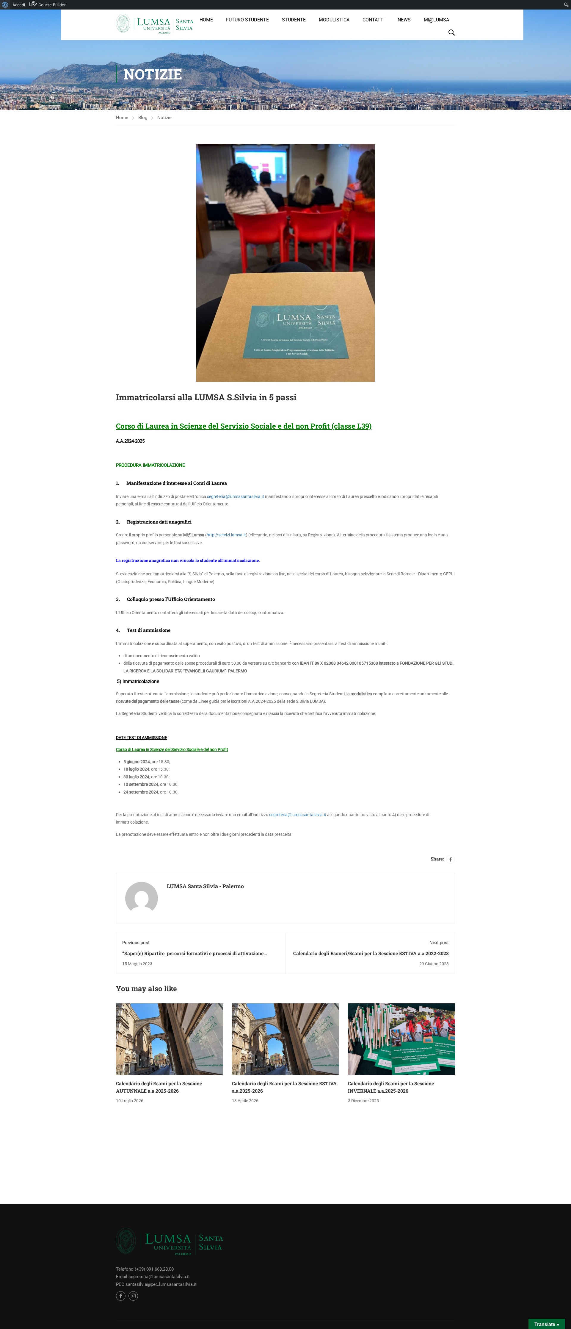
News (404, 20)
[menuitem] (5, 5)
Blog (142, 117)
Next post (439, 942)
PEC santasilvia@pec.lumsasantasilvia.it (156, 1284)
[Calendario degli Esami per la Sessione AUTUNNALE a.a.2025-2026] (169, 1038)
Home (206, 20)
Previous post (136, 942)
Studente (294, 20)
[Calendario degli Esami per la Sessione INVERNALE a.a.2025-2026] (401, 1038)
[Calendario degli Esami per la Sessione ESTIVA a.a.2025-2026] (285, 1038)
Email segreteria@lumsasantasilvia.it (153, 1276)
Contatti (374, 20)
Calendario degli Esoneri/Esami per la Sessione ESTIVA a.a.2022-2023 (371, 953)
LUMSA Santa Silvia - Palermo (205, 886)
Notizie (164, 117)
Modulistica (334, 20)
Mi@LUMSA (436, 20)
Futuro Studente (247, 20)
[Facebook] (450, 859)
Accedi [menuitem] (18, 4)
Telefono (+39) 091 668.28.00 (145, 1269)
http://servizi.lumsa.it (226, 534)
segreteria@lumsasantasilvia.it (235, 496)
